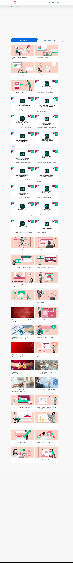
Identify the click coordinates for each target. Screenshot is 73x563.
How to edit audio (41, 250)
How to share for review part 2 (19, 75)
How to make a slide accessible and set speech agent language (45, 110)
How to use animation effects (19, 424)
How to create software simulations (45, 319)
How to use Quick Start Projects (44, 197)
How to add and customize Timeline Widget (22, 180)
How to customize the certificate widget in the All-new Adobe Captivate (46, 408)
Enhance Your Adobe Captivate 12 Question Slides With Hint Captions (22, 355)
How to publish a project (42, 75)
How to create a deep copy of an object (46, 267)
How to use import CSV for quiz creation (46, 92)
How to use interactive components (20, 459)
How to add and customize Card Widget (21, 197)
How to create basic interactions (44, 442)
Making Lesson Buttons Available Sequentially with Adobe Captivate (20, 390)
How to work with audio (17, 250)
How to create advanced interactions (45, 424)
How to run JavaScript (42, 232)
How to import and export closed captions (22, 232)
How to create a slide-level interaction (21, 407)
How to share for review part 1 (43, 57)
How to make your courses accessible (45, 337)
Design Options (40, 302)
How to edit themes (16, 302)
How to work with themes (43, 285)
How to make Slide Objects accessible (21, 110)
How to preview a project (18, 92)
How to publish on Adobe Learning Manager (22, 215)
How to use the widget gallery (43, 459)
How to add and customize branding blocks (22, 127)
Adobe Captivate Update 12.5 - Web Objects (47, 389)
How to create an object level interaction (21, 267)
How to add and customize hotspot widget (46, 145)
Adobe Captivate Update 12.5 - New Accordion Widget (20, 373)
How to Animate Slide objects (43, 215)
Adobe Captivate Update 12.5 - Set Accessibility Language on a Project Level (21, 338)
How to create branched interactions (20, 442)
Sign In (54, 2)
